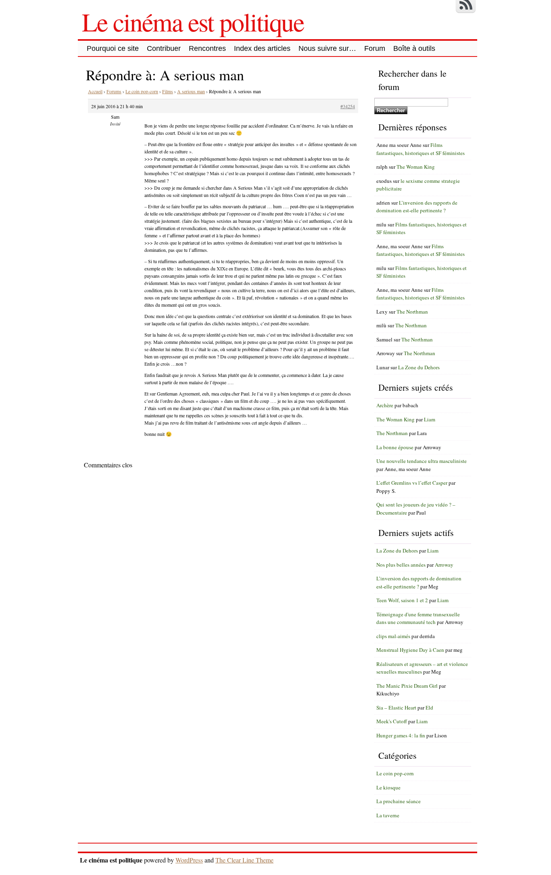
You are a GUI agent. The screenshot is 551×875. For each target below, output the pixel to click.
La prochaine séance (398, 801)
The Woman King (416, 166)
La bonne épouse (394, 447)
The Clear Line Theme (244, 860)
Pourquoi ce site (113, 48)
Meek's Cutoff (391, 721)
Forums (113, 91)
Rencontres (207, 48)
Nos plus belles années (401, 564)
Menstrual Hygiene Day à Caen (410, 649)
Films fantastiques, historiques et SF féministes (420, 149)
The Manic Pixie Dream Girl (407, 685)
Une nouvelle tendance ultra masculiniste (421, 461)
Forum (374, 48)
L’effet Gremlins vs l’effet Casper (411, 482)
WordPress (189, 860)
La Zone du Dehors (419, 367)
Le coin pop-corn (141, 91)
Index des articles (262, 48)
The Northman (412, 311)
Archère (384, 405)
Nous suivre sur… (327, 48)
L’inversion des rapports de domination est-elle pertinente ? (416, 206)
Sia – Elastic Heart (396, 707)
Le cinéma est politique (193, 21)
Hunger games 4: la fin (400, 735)
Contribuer (164, 48)
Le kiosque (388, 787)
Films (167, 91)
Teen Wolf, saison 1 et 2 (402, 600)
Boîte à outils (414, 48)
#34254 (347, 106)
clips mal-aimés (393, 636)
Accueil (95, 91)
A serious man (191, 91)
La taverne (387, 815)
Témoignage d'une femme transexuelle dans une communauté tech (418, 618)
